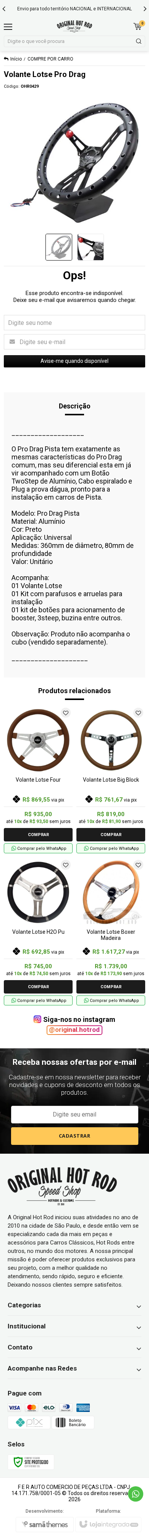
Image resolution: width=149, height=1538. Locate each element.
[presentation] (4, 8)
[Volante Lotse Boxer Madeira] (110, 931)
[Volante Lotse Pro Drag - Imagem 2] (90, 247)
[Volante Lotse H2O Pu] (38, 931)
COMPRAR (38, 834)
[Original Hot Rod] (74, 26)
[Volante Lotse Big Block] (110, 779)
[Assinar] (74, 1136)
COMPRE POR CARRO (50, 59)
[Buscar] (138, 41)
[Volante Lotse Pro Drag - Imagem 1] (58, 247)
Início (16, 59)
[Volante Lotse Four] (38, 779)
